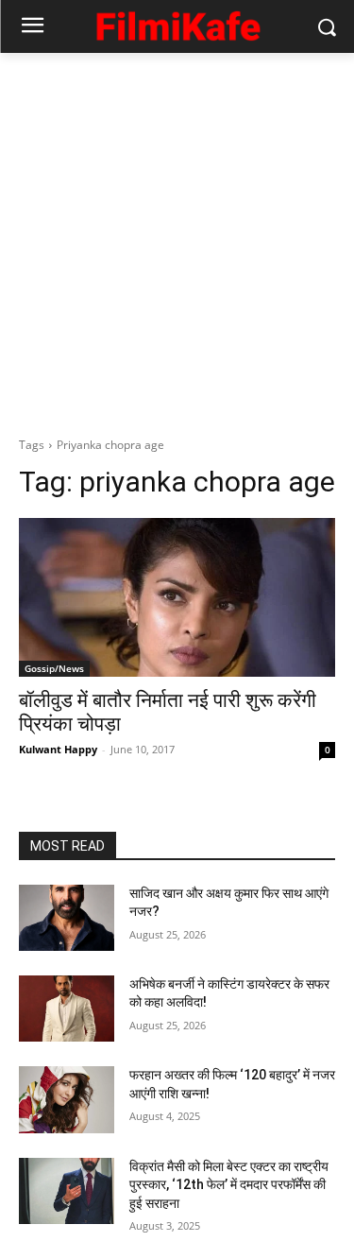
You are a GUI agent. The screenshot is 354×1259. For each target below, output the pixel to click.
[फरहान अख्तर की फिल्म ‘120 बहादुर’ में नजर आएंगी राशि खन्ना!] (66, 1099)
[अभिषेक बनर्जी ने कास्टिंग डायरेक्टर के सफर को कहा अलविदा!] (66, 1008)
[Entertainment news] (177, 23)
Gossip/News (54, 668)
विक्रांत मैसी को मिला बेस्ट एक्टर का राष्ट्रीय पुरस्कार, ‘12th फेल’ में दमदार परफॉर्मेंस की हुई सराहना (229, 1185)
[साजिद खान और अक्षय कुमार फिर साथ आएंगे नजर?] (66, 918)
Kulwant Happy (58, 749)
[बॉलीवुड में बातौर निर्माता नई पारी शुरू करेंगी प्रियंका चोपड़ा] (177, 597)
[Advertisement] (177, 239)
